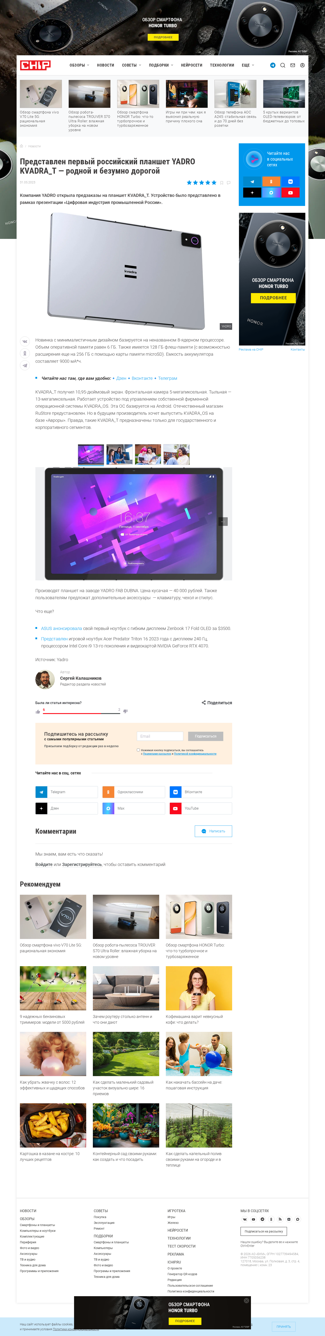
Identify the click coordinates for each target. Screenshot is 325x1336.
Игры (171, 1217)
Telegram (58, 792)
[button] (223, 521)
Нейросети (192, 65)
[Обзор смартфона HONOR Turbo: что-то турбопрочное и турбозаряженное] (199, 917)
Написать (217, 831)
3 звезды (202, 182)
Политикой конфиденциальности (195, 753)
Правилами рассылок (157, 753)
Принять (284, 1326)
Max (121, 808)
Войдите (44, 864)
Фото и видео (29, 1248)
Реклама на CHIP (251, 349)
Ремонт (99, 1228)
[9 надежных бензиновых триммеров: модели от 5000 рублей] (53, 988)
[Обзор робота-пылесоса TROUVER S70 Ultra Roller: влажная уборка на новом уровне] (126, 917)
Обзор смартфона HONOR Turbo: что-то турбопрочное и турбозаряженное (135, 119)
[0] (125, 711)
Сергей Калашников (80, 678)
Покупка (100, 1217)
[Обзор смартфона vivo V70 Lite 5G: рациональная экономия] (53, 917)
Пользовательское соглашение (190, 1285)
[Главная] (21, 146)
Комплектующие (32, 1236)
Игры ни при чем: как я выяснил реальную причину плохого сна (186, 116)
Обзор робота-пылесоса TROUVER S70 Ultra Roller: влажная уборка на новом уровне (89, 121)
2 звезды (196, 182)
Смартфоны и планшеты (37, 1225)
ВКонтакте (193, 792)
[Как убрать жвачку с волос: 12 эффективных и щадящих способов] (53, 1054)
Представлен (54, 638)
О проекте (175, 1268)
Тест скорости (181, 1246)
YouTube (192, 808)
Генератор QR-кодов (182, 1274)
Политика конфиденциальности (191, 1291)
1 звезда (190, 182)
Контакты (298, 349)
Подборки (159, 65)
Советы (129, 65)
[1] (37, 711)
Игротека (176, 1211)
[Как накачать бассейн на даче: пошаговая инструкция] (199, 1054)
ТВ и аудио (27, 1259)
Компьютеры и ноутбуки (37, 1230)
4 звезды (208, 182)
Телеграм (167, 378)
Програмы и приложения (112, 1271)
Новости (105, 65)
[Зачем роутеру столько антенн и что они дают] (126, 988)
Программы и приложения (39, 1271)
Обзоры (77, 65)
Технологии (222, 65)
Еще (246, 65)
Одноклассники (130, 792)
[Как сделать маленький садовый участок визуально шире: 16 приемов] (126, 1054)
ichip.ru (174, 1262)
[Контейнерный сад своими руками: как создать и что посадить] (126, 1125)
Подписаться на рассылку (264, 1231)
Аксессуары (28, 1253)
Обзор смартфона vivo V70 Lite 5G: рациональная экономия (39, 119)
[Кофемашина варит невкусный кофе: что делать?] (199, 988)
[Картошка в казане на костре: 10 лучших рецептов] (53, 1125)
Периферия (28, 1242)
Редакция (175, 1280)
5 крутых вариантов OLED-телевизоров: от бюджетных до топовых (284, 116)
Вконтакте (142, 378)
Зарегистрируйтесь (82, 864)
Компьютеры (103, 1248)
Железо (173, 1223)
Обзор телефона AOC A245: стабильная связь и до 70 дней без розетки (235, 119)
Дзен (121, 378)
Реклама (176, 1254)
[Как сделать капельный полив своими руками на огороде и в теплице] (199, 1125)
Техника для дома (33, 1265)
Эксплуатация (104, 1223)
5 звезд (214, 182)
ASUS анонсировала (61, 628)
